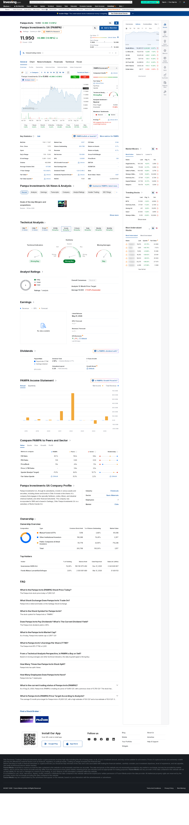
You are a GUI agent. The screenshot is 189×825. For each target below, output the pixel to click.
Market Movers (132, 149)
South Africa (27, 9)
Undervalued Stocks (128, 9)
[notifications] (180, 2)
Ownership (39, 67)
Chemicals (114, 491)
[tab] (24, 229)
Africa (104, 9)
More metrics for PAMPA (109, 136)
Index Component (76, 67)
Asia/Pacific (97, 9)
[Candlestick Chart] (22, 72)
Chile (117, 504)
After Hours (36, 9)
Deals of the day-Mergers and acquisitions (33, 203)
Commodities (147, 24)
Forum (79, 62)
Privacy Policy (169, 788)
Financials (58, 62)
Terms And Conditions (154, 788)
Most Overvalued (146, 235)
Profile (31, 67)
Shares (7, 9)
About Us (150, 733)
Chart (32, 62)
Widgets (125, 746)
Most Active (129, 154)
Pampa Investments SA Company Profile (46, 485)
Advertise (150, 737)
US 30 (128, 55)
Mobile (124, 737)
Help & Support (152, 742)
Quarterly (31, 386)
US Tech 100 (130, 62)
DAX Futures (130, 66)
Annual (22, 386)
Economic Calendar (86, 6)
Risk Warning (181, 788)
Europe (81, 9)
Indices (138, 24)
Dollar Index (129, 69)
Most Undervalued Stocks (133, 229)
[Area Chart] (26, 72)
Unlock (55, 476)
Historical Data (50, 67)
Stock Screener (100, 6)
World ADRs (53, 9)
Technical (69, 62)
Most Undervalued (132, 235)
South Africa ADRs (64, 9)
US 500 (128, 59)
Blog (123, 733)
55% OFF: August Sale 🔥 (150, 2)
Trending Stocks (133, 192)
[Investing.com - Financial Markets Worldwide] (12, 2)
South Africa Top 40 (132, 48)
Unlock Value (112, 37)
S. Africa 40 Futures (132, 52)
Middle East (88, 9)
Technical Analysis (32, 222)
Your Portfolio (127, 742)
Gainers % (139, 154)
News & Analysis (44, 62)
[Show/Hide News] (68, 72)
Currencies (129, 24)
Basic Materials (113, 495)
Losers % (149, 154)
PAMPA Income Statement (37, 380)
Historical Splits (62, 67)
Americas (74, 9)
